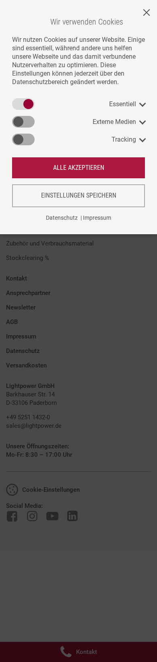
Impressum (97, 217)
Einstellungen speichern (78, 195)
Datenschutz (62, 217)
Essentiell (122, 104)
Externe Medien (114, 122)
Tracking (124, 139)
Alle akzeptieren (78, 167)
